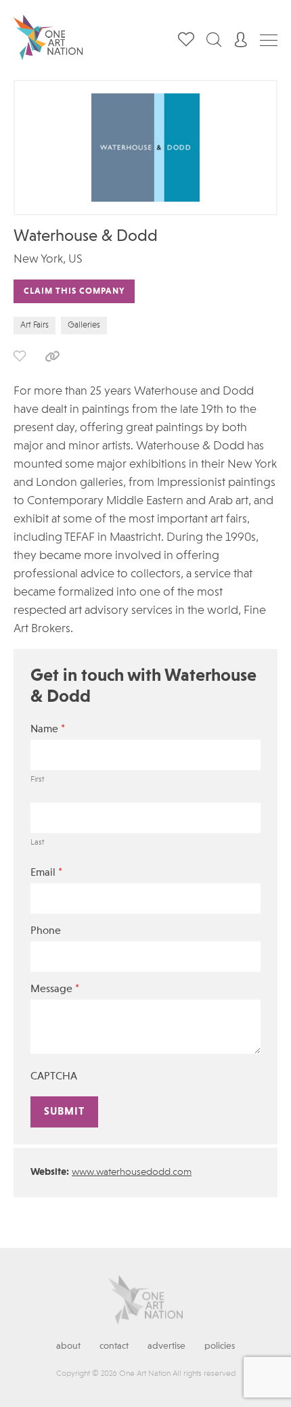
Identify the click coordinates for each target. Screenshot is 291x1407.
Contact (114, 1346)
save (20, 356)
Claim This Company (74, 291)
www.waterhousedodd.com (132, 1172)
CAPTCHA (53, 1076)
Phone (45, 931)
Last (37, 843)
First (37, 780)
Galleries (84, 325)
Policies (219, 1346)
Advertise (166, 1346)
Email (46, 872)
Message (54, 989)
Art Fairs (34, 325)
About (68, 1346)
